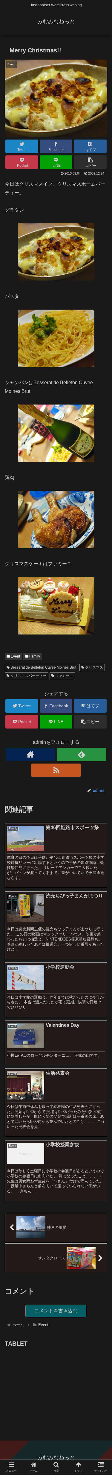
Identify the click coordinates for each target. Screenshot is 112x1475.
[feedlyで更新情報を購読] (81, 754)
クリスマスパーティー (28, 676)
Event (15, 656)
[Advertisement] (49, 1386)
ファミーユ (63, 676)
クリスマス (93, 667)
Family (34, 656)
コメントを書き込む (55, 1310)
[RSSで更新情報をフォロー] (56, 770)
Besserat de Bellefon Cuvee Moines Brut (43, 667)
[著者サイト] (30, 754)
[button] (100, 868)
